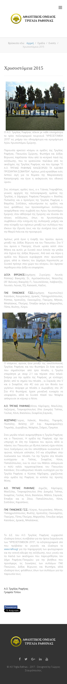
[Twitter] (26, 659)
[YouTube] (47, 659)
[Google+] (33, 659)
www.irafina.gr (11, 549)
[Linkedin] (40, 659)
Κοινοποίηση (11, 607)
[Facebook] (19, 659)
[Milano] (33, 18)
